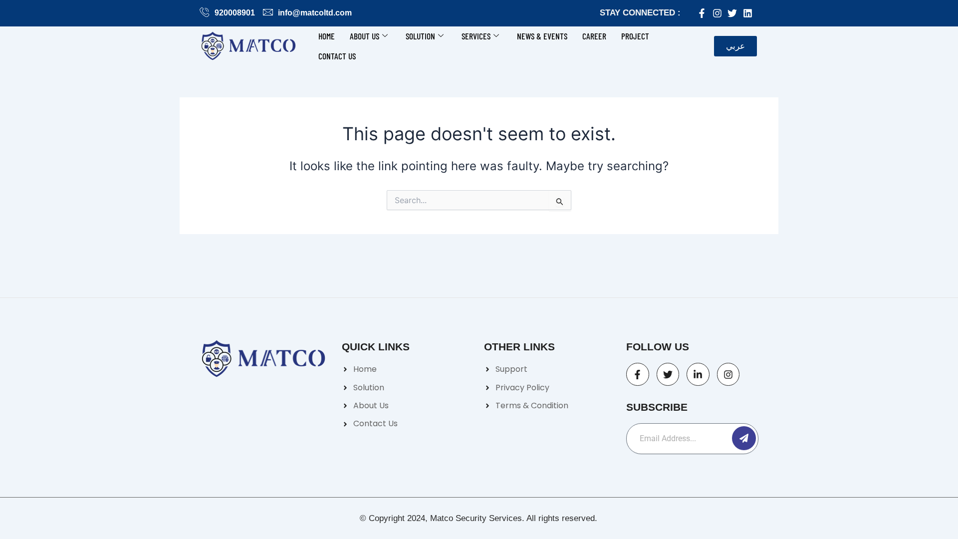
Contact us (337, 55)
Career (594, 35)
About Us (364, 35)
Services (476, 35)
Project (635, 35)
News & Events (542, 35)
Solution (420, 35)
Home (326, 35)
